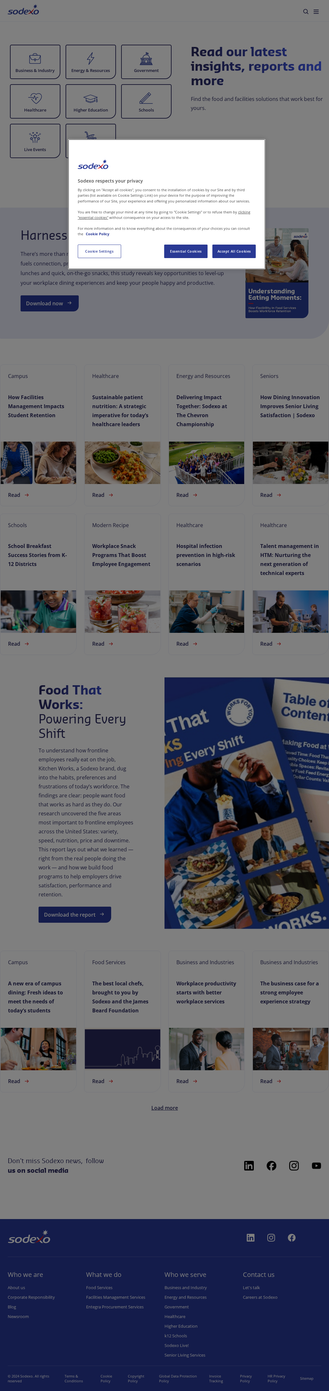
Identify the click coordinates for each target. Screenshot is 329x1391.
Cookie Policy (97, 233)
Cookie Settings (99, 251)
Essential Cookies (186, 251)
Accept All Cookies (234, 251)
